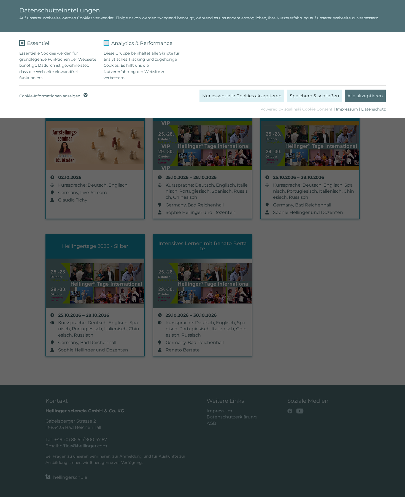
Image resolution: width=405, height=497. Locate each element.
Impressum (347, 109)
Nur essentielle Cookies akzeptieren (242, 95)
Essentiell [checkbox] (39, 43)
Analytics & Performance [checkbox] (141, 43)
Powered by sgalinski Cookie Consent (297, 109)
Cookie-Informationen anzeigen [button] (50, 95)
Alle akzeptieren (365, 95)
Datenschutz (373, 109)
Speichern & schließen (314, 95)
